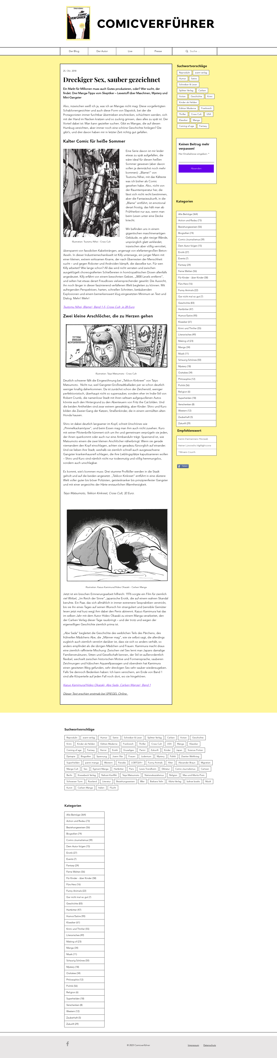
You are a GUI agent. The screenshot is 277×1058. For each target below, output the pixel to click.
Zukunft (155, 750)
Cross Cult (196, 114)
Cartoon (205, 768)
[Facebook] (67, 1044)
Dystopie (71, 756)
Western (108, 762)
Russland (92, 781)
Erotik (115, 750)
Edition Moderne (187, 108)
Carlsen (202, 90)
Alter (170, 762)
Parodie (122, 762)
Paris (131, 768)
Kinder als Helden (188, 102)
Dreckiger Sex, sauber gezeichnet (111, 79)
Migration (205, 762)
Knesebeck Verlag (87, 775)
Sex (85, 768)
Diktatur (166, 768)
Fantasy (203, 126)
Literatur (106, 781)
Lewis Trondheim (147, 768)
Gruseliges (128, 750)
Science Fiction (195, 750)
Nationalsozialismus (154, 775)
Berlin (69, 775)
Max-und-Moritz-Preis (193, 775)
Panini (142, 750)
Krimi (209, 96)
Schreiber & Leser (188, 84)
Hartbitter (119, 768)
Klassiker (183, 120)
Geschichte (196, 96)
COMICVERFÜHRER (156, 23)
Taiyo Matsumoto (130, 775)
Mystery (160, 756)
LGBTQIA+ (137, 762)
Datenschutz (209, 1045)
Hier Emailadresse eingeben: (193, 154)
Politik (173, 756)
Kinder (167, 750)
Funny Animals (155, 762)
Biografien (86, 756)
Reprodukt (184, 72)
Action (182, 96)
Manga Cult (72, 768)
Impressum (193, 1045)
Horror (103, 750)
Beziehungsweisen (125, 781)
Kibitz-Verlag (175, 781)
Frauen (131, 756)
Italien (101, 787)
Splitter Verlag (186, 90)
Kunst (69, 787)
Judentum (146, 756)
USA (209, 114)
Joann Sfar (117, 756)
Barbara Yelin (156, 781)
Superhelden (73, 762)
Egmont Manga (100, 768)
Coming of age (186, 126)
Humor (182, 78)
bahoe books (193, 781)
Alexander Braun (186, 762)
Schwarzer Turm (75, 781)
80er (142, 781)
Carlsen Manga (85, 787)
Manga (196, 120)
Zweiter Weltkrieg (190, 756)
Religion (173, 775)
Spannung (102, 756)
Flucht (113, 787)
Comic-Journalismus (185, 768)
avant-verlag (201, 72)
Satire (194, 78)
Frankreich (206, 108)
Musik (208, 781)
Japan (179, 750)
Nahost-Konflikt (109, 775)
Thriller (182, 114)
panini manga (92, 762)
